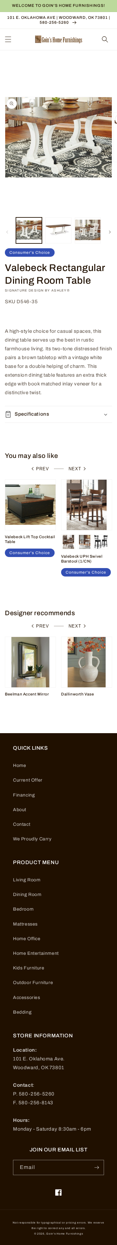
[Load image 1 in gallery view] (29, 230)
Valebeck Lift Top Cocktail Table (30, 539)
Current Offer (28, 780)
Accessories (26, 997)
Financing (24, 795)
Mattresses (25, 924)
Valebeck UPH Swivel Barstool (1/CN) (81, 559)
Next (75, 468)
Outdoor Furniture (33, 982)
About (19, 809)
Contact (21, 824)
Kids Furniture (28, 968)
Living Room (27, 879)
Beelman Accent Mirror (27, 694)
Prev (42, 468)
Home (19, 765)
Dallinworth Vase (77, 694)
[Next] (110, 232)
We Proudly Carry (32, 838)
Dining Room (27, 894)
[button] (8, 39)
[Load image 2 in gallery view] (58, 230)
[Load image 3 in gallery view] (88, 230)
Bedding (22, 1012)
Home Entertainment (36, 953)
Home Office (27, 938)
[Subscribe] (96, 1167)
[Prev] (7, 232)
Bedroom (23, 909)
